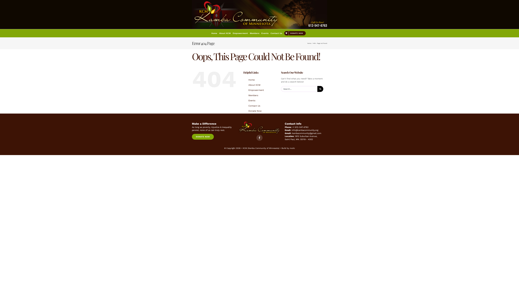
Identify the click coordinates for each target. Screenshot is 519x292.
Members (253, 95)
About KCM (254, 85)
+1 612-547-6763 (300, 127)
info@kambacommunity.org (305, 130)
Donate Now (255, 111)
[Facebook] (259, 138)
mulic (292, 148)
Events (251, 100)
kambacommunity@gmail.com (306, 133)
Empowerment (256, 90)
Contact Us (254, 105)
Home (251, 80)
